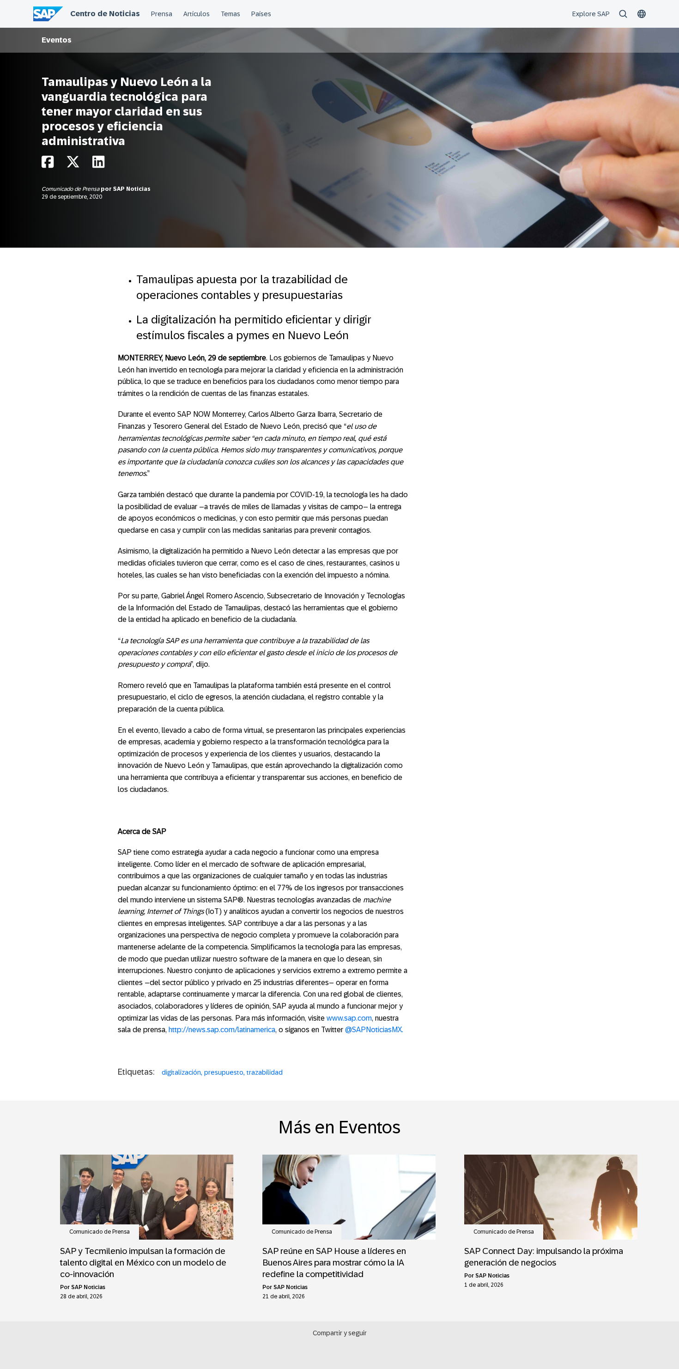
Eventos (57, 40)
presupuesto (223, 1072)
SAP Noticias (132, 189)
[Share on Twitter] (73, 164)
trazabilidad (265, 1072)
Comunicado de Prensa (71, 189)
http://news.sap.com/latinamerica (222, 1030)
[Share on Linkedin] (98, 164)
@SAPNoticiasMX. (374, 1030)
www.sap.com (349, 1018)
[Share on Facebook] (48, 164)
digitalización (181, 1072)
